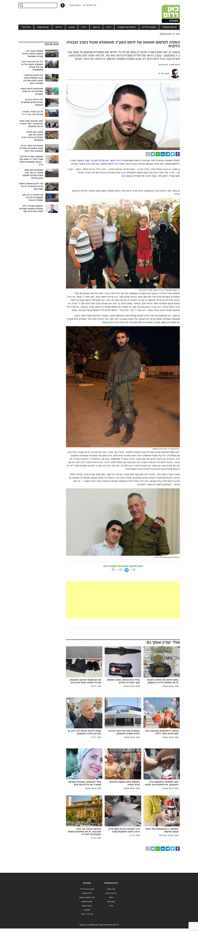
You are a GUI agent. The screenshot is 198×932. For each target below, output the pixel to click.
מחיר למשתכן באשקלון (87, 897)
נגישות (111, 897)
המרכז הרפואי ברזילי (87, 889)
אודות (111, 906)
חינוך (108, 27)
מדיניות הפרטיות (111, 893)
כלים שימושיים (111, 883)
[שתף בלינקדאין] (163, 154)
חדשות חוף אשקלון (127, 27)
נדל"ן (83, 27)
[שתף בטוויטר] (173, 154)
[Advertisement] (103, 599)
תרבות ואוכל (43, 27)
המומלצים (87, 910)
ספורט (71, 27)
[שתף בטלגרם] (168, 154)
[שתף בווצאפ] (158, 154)
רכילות (59, 27)
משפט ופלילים (149, 27)
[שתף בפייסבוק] (62, 5)
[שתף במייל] (153, 154)
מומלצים (87, 883)
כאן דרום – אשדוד (87, 914)
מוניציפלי (26, 27)
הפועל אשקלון (87, 906)
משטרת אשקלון (87, 901)
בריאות (96, 27)
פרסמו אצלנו (75, 5)
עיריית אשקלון (87, 893)
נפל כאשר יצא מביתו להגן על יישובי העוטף (99, 161)
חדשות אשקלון (169, 27)
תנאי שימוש (111, 889)
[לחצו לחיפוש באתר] (21, 5)
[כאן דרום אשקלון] (166, 11)
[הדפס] (148, 154)
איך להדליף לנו (89, 5)
